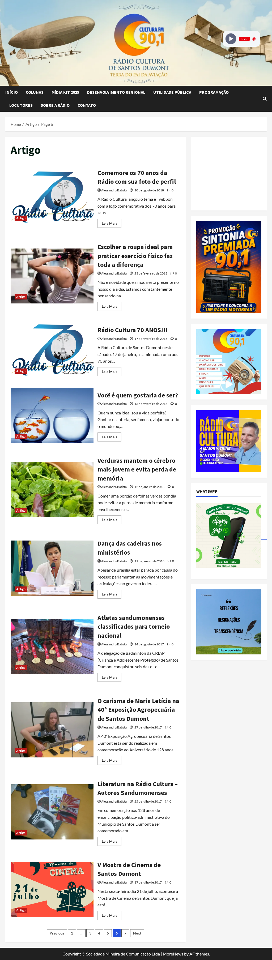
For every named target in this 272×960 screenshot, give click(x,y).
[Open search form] (265, 98)
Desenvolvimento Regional (116, 92)
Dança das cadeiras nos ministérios (52, 568)
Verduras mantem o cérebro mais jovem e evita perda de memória (52, 489)
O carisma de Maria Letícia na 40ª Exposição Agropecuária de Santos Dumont (52, 729)
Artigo (21, 218)
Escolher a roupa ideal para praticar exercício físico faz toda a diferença (52, 276)
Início (11, 92)
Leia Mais (111, 224)
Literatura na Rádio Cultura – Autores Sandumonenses (52, 811)
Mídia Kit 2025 (65, 92)
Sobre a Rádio (55, 105)
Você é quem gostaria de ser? (52, 415)
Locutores (21, 105)
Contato (87, 105)
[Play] (231, 39)
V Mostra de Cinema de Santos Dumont (52, 889)
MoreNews (173, 953)
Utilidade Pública (172, 92)
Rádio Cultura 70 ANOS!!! (52, 350)
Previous (57, 933)
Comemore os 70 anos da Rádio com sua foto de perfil (52, 197)
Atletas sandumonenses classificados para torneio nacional (52, 646)
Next (137, 933)
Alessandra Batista (114, 190)
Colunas (35, 92)
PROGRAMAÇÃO (214, 92)
